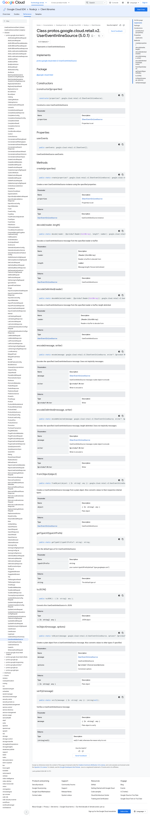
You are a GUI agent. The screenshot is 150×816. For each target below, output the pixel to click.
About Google (37, 807)
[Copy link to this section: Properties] (52, 132)
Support (64, 788)
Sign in (144, 3)
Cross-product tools (59, 3)
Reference (27, 14)
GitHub (93, 785)
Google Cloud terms (67, 807)
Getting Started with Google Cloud (103, 788)
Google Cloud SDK (16, 9)
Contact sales (37, 795)
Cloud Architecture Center (100, 795)
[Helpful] (120, 25)
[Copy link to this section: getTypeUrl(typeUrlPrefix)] (64, 533)
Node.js (33, 9)
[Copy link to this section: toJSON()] (48, 589)
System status (67, 795)
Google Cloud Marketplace (41, 792)
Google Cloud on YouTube (129, 795)
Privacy (46, 807)
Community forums (68, 785)
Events (123, 788)
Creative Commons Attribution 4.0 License (92, 765)
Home (39, 25)
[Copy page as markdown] (99, 36)
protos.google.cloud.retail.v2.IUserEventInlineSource (57, 61)
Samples (38, 14)
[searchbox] (15, 21)
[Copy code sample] (122, 95)
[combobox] (96, 3)
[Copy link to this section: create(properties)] (58, 168)
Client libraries (48, 9)
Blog (122, 785)
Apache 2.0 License (40, 767)
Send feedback (117, 31)
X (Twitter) (124, 792)
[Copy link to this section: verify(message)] (55, 691)
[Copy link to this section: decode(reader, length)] (62, 225)
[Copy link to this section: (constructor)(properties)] (64, 89)
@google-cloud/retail (45, 75)
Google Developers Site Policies (70, 767)
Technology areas (37, 3)
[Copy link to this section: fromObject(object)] (59, 474)
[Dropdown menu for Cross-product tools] (69, 2)
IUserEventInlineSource (92, 119)
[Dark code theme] (119, 95)
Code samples (96, 792)
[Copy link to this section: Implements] (53, 55)
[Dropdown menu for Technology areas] (46, 2)
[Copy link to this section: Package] (49, 69)
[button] (14, 32)
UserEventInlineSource (47, 218)
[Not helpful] (123, 25)
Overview (6, 14)
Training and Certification (99, 799)
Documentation (48, 25)
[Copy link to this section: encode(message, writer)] (64, 345)
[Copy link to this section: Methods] (50, 163)
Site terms (54, 807)
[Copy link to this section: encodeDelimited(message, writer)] (74, 410)
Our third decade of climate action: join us (90, 807)
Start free (141, 9)
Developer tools (61, 25)
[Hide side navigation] (26, 812)
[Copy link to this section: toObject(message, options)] (67, 627)
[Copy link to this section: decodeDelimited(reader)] (64, 289)
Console (115, 3)
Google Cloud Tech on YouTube (131, 799)
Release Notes (67, 792)
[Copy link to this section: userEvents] (50, 138)
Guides (16, 14)
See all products (37, 785)
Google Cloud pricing (39, 788)
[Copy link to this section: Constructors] (55, 83)
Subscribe (124, 811)
